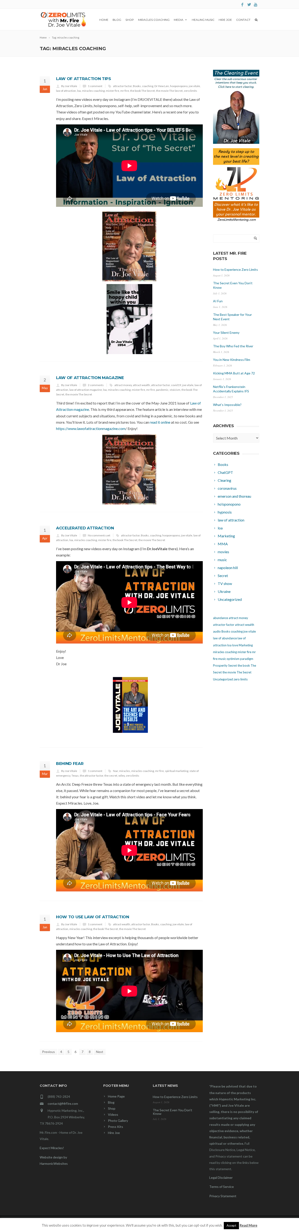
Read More (248, 1225)
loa (79, 90)
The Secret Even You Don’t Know (172, 1112)
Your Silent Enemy (226, 332)
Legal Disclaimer (221, 1177)
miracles (124, 771)
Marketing (246, 645)
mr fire (124, 90)
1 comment (95, 86)
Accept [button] (231, 1225)
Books (137, 86)
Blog (117, 19)
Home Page (116, 1096)
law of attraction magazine (85, 389)
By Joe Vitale (69, 86)
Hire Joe (225, 19)
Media (178, 19)
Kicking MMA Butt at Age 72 (234, 373)
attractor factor (122, 86)
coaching (147, 86)
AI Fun (218, 301)
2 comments (96, 385)
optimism (233, 659)
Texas (75, 775)
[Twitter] (249, 5)
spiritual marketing (176, 771)
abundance (220, 618)
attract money (123, 385)
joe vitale (194, 86)
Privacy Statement (222, 1196)
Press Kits (115, 1127)
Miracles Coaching (154, 19)
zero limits (190, 90)
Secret (232, 665)
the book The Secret (142, 90)
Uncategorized (223, 679)
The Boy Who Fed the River (233, 346)
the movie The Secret (169, 90)
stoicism (175, 389)
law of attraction (66, 90)
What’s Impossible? (227, 405)
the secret (110, 775)
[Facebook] (242, 5)
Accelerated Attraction (85, 528)
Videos (113, 1114)
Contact (243, 19)
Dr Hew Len (161, 86)
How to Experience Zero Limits (235, 269)
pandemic (162, 389)
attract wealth (141, 385)
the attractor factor (91, 775)
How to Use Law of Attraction (92, 917)
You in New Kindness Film (231, 360)
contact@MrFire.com (63, 1103)
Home (103, 19)
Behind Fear (69, 763)
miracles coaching (93, 90)
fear (115, 771)
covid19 (176, 385)
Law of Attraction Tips (83, 78)
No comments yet (99, 535)
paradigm (246, 659)
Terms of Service (221, 1187)
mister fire (112, 90)
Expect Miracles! (52, 1148)
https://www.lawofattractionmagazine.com (90, 428)
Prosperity (220, 665)
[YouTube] (256, 5)
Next (99, 1052)
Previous (48, 1052)
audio (217, 631)
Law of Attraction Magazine (90, 377)
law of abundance (225, 638)
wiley (121, 775)
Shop (129, 19)
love (235, 645)
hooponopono (179, 86)
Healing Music (203, 19)
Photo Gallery (118, 1121)
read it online (160, 422)
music (222, 659)
